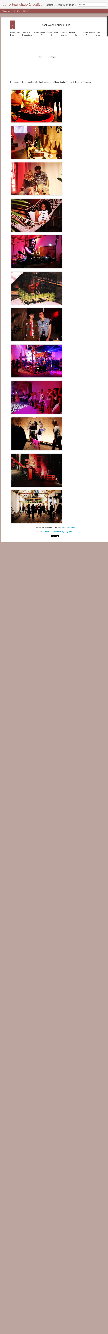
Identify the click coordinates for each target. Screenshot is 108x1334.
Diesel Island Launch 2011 (55, 25)
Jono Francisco (68, 527)
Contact (26, 10)
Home (18, 10)
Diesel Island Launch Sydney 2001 (58, 531)
